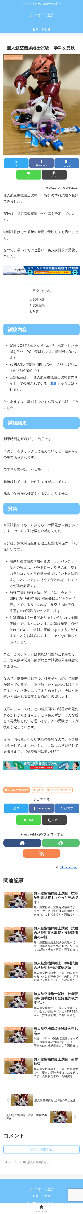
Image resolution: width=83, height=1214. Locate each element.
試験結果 (39, 305)
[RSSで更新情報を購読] (41, 853)
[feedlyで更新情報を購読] (61, 843)
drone (40, 789)
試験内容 (39, 299)
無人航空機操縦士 (18, 789)
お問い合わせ (41, 1196)
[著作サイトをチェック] (22, 843)
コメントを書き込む (41, 1149)
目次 (35, 291)
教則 (53, 383)
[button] (54, 175)
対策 (36, 311)
